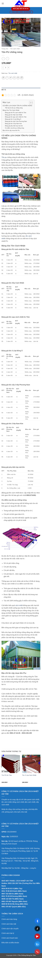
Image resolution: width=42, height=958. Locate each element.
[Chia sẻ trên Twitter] (10, 77)
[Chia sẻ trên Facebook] (7, 77)
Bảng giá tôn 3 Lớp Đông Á (13, 119)
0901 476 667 (7, 901)
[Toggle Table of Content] (30, 102)
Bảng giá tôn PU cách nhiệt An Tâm (15, 112)
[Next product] (3, 58)
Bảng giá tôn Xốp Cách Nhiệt (13, 115)
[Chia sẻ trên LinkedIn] (21, 77)
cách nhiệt (19, 605)
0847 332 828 (7, 894)
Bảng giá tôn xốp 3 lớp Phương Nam (16, 121)
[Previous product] (7, 58)
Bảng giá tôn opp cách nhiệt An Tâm (16, 117)
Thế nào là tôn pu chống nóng (14, 108)
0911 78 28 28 (7, 896)
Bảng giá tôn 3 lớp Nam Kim (13, 123)
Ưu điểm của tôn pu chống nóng (14, 128)
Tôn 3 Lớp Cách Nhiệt (29, 775)
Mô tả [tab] (4, 90)
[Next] (40, 771)
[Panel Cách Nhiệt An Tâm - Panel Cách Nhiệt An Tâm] (21, 3)
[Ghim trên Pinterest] (18, 77)
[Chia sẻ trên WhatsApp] (3, 77)
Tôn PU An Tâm (7, 775)
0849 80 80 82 (7, 904)
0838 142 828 (7, 899)
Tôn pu (4, 157)
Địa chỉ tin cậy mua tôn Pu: (11, 130)
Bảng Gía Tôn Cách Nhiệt (11, 110)
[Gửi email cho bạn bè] (14, 77)
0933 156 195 (13, 883)
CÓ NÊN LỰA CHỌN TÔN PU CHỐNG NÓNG (17, 105)
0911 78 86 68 (7, 891)
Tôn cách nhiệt (15, 49)
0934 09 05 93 (7, 888)
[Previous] (1, 771)
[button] (3, 3)
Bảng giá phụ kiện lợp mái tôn (14, 126)
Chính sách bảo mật (9, 924)
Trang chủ (5, 49)
